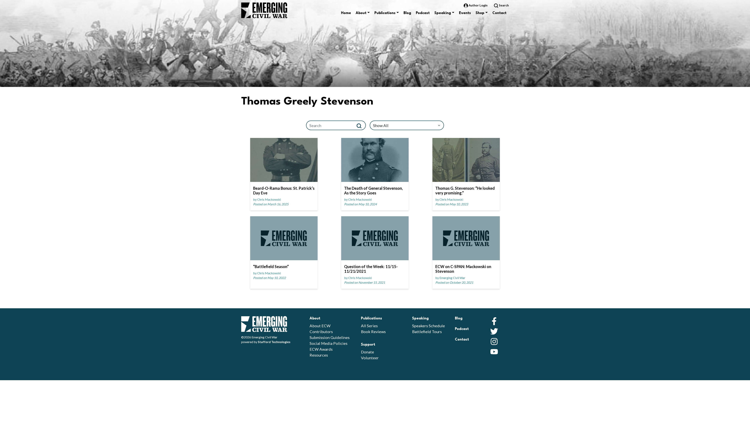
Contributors (321, 331)
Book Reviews (373, 331)
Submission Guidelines (330, 337)
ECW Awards (321, 349)
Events (465, 13)
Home (346, 13)
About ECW (320, 325)
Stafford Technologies (274, 342)
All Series (369, 325)
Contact (499, 13)
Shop (480, 13)
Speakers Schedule (428, 325)
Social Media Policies (328, 343)
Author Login (478, 5)
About (361, 13)
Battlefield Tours (427, 331)
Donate (367, 352)
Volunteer (370, 357)
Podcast (423, 13)
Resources (319, 355)
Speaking (442, 13)
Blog (407, 13)
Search (503, 5)
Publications (385, 13)
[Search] (360, 125)
